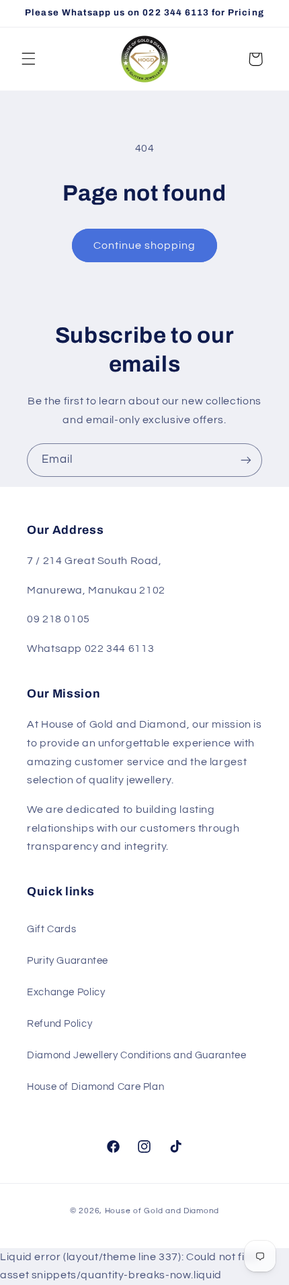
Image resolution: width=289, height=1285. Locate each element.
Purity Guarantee (67, 961)
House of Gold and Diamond (162, 1211)
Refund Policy (59, 1024)
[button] (28, 59)
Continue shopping (144, 245)
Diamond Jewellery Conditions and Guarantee (136, 1055)
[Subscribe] (246, 459)
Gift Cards (51, 929)
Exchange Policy (66, 992)
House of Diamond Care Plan (95, 1087)
